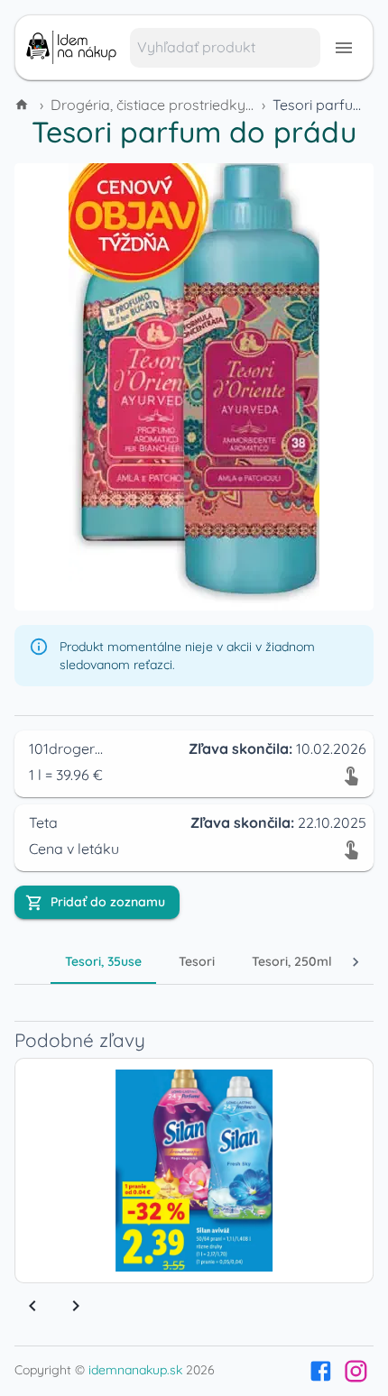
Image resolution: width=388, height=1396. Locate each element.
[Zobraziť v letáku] (351, 774)
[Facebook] (320, 1371)
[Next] (76, 1306)
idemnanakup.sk (135, 1370)
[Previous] (32, 1306)
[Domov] (23, 104)
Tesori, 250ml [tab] (292, 961)
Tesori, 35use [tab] (103, 961)
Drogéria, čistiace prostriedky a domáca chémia (211, 105)
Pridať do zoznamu (108, 902)
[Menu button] (344, 48)
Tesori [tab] (197, 961)
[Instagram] (356, 1371)
